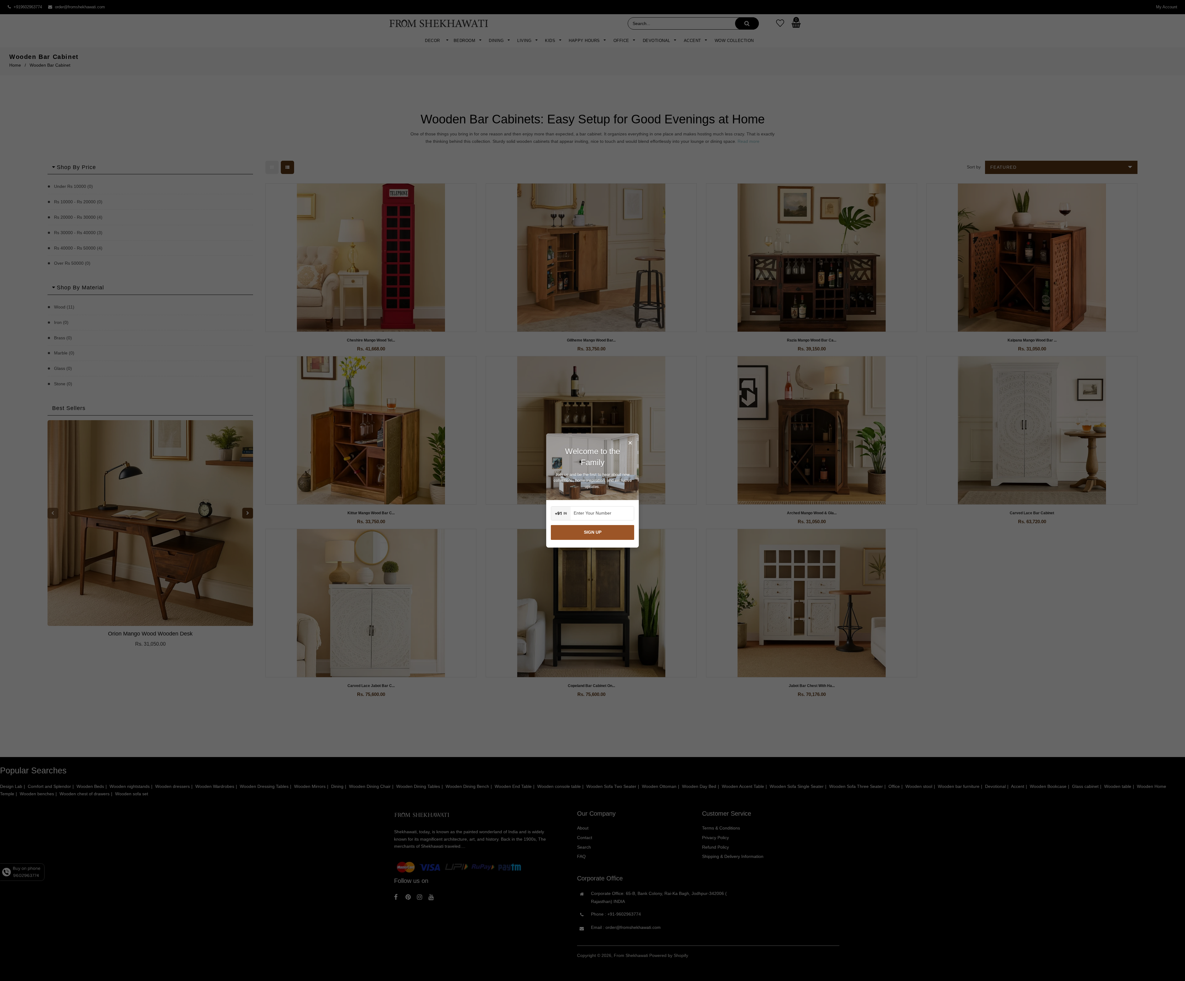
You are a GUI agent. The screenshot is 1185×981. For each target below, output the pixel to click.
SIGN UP (592, 532)
